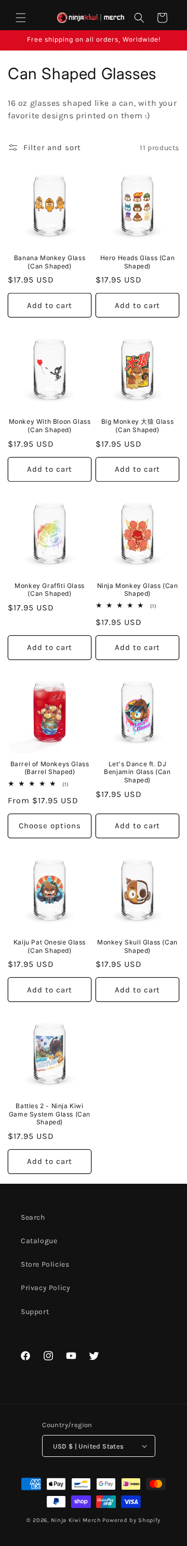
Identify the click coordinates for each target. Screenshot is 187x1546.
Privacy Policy (45, 1287)
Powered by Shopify (131, 1520)
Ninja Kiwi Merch (76, 1520)
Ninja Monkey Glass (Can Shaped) (137, 590)
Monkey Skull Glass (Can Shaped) (137, 946)
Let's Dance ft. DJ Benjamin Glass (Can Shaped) (137, 772)
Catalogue (39, 1240)
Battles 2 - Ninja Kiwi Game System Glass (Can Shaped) (49, 1114)
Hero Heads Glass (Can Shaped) (137, 262)
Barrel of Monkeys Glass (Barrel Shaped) (49, 768)
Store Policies (45, 1264)
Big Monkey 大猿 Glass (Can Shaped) (137, 426)
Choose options (50, 825)
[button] (20, 17)
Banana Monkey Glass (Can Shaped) (49, 262)
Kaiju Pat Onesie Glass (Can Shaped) (50, 946)
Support (35, 1311)
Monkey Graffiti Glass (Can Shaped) (50, 590)
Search (33, 1217)
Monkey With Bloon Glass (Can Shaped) (50, 426)
